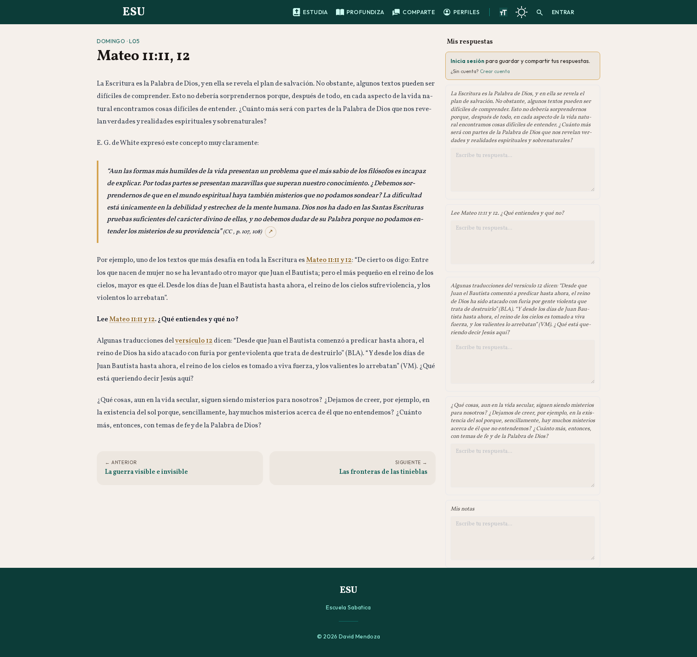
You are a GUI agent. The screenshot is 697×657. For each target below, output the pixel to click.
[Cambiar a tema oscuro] (521, 12)
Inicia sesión (467, 61)
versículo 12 (194, 340)
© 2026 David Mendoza (348, 636)
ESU (134, 12)
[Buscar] (540, 12)
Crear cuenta (495, 71)
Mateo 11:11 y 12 (329, 260)
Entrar (563, 12)
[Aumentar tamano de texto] (503, 12)
